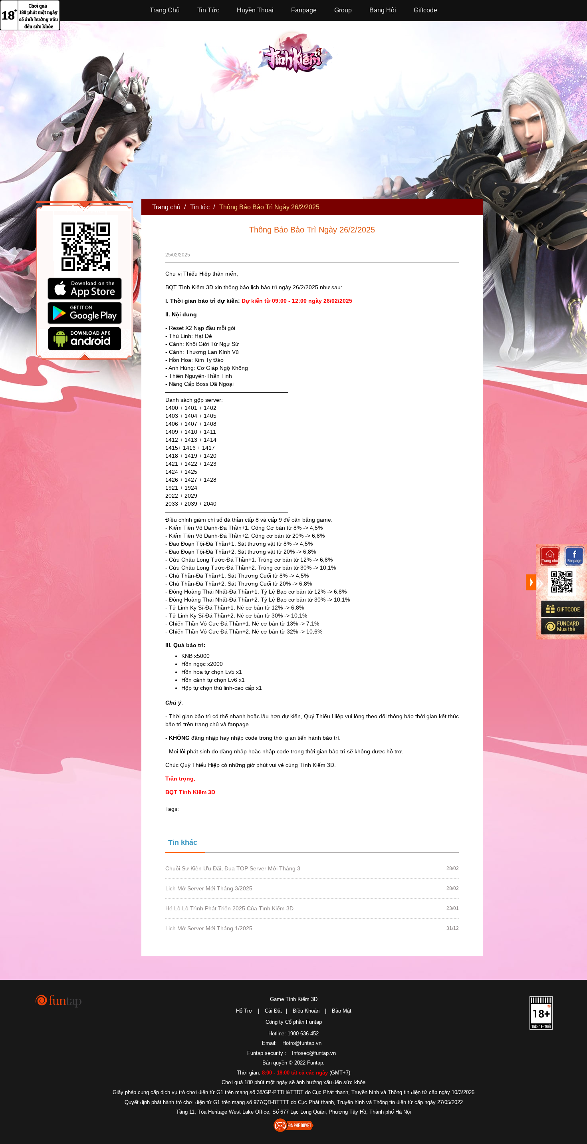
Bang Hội (382, 10)
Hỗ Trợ (244, 1011)
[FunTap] (59, 1001)
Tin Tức (208, 10)
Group (343, 10)
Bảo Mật (341, 1011)
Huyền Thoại (255, 10)
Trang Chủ (165, 10)
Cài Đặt (273, 1011)
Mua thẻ (562, 626)
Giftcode (425, 10)
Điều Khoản (306, 1011)
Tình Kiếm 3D (297, 50)
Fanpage (304, 10)
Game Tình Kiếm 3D (293, 999)
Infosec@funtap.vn (314, 1053)
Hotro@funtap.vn (301, 1043)
